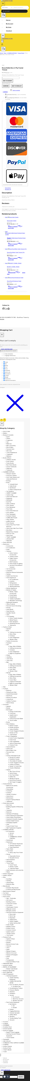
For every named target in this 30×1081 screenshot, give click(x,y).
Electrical (8, 812)
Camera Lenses (14, 556)
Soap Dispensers (14, 847)
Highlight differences (10, 355)
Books (8, 722)
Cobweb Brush (14, 484)
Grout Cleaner (10, 523)
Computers (9, 570)
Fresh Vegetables (14, 741)
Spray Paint (9, 535)
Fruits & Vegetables (11, 736)
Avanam (2, 319)
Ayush (8, 436)
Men (7, 662)
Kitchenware (9, 798)
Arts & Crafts (6, 431)
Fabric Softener (10, 503)
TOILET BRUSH (7, 1050)
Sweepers (12, 993)
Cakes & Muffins (14, 729)
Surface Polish (7, 1048)
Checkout (9, 30)
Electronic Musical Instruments (14, 572)
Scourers (5, 1021)
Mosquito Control (11, 910)
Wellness (8, 456)
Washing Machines (15, 586)
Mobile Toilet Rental (11, 968)
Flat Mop (8, 880)
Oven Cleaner (7, 894)
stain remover (7, 1041)
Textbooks (9, 470)
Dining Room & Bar (11, 692)
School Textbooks (11, 466)
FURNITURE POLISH (11, 517)
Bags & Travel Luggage (12, 1032)
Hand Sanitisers (10, 859)
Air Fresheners (10, 831)
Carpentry (9, 810)
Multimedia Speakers (12, 602)
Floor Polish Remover (12, 510)
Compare (5, 86)
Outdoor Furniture (11, 701)
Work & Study (10, 702)
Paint (7, 824)
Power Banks (13, 595)
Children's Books (11, 459)
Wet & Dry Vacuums (18, 998)
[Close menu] (0, 1055)
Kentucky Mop (10, 884)
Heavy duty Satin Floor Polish (14, 528)
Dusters (12, 1009)
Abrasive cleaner (11, 473)
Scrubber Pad (16, 986)
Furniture (5, 688)
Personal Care (10, 449)
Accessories (9, 546)
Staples (8, 769)
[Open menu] (3, 36)
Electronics (6, 544)
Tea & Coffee (13, 720)
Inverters (12, 581)
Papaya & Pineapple (12, 954)
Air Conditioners (10, 547)
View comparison (5, 1070)
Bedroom (8, 690)
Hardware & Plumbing (12, 813)
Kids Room (9, 695)
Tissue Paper (10, 863)
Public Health (10, 924)
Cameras (8, 551)
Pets (7, 754)
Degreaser (9, 498)
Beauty (8, 708)
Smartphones (13, 597)
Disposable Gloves (15, 856)
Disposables (9, 789)
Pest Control (6, 896)
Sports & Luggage (8, 1030)
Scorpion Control (11, 930)
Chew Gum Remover (12, 496)
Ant (14, 1005)
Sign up (8, 20)
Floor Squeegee (10, 514)
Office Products (10, 604)
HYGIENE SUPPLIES (8, 829)
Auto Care (9, 805)
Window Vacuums (17, 1000)
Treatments (9, 454)
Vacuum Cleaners (14, 584)
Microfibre (9, 530)
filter (4, 687)
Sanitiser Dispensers (15, 845)
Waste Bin (9, 540)
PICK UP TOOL (10, 533)
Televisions (13, 625)
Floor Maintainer (10, 507)
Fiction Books (10, 463)
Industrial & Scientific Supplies (14, 819)
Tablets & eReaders (15, 598)
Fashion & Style (7, 627)
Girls (7, 644)
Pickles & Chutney (15, 764)
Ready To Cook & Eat (15, 766)
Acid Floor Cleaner (11, 475)
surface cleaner (7, 1046)
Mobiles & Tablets (11, 590)
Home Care (9, 748)
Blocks (11, 835)
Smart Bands (9, 609)
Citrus (8, 947)
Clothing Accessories (15, 632)
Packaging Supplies (11, 822)
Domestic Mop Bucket (12, 887)
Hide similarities (9, 354)
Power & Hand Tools (12, 826)
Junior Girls (9, 660)
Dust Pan (8, 502)
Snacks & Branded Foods (13, 755)
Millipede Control (11, 909)
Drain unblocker (7, 542)
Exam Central (10, 461)
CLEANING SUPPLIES (8, 472)
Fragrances (9, 440)
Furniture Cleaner (11, 516)
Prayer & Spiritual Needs (13, 799)
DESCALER (9, 500)
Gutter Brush (13, 486)
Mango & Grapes (11, 951)
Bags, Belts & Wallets (15, 646)
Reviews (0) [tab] (8, 189)
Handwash (9, 861)
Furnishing (9, 790)
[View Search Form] (2, 41)
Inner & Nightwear (14, 637)
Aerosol (12, 833)
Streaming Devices (15, 623)
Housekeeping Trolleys (16, 988)
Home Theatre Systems (16, 618)
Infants (8, 655)
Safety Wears (13, 1014)
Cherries (8, 946)
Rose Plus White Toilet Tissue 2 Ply (16, 252)
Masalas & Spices (14, 778)
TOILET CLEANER (11, 537)
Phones (8, 607)
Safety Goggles (14, 921)
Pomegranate (10, 960)
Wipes (8, 872)
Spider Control (10, 932)
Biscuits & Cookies (15, 757)
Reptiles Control (10, 926)
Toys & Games (10, 1037)
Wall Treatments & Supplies (13, 828)
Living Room (9, 699)
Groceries (6, 704)
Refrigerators (13, 583)
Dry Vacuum (16, 997)
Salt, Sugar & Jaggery (16, 782)
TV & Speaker (10, 616)
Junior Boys (9, 658)
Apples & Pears (10, 939)
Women (8, 672)
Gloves (8, 854)
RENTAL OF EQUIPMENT (9, 967)
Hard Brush (13, 487)
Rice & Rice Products (15, 780)
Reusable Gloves (14, 857)
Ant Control (9, 900)
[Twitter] (5, 309)
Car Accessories (10, 568)
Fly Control (9, 905)
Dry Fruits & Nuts (14, 775)
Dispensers (9, 842)
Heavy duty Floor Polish (16, 852)
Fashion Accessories (12, 641)
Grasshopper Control (12, 907)
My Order (8, 27)
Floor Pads (9, 509)
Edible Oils (12, 776)
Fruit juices (13, 713)
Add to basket (7, 80)
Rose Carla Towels (11, 220)
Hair (7, 442)
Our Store (6, 893)
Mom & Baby (9, 447)
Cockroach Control (11, 903)
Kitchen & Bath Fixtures (12, 820)
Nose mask (13, 914)
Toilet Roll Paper (14, 868)
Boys (7, 630)
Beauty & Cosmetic (8, 435)
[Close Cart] (2, 335)
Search (21, 1077)
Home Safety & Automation (13, 817)
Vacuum (12, 995)
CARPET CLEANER (11, 493)
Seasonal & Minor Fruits (12, 961)
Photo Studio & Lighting (16, 563)
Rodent (15, 1007)
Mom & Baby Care (11, 750)
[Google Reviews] (9, 309)
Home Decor (9, 796)
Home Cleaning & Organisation (14, 815)
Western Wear (13, 639)
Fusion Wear (13, 680)
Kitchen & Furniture (11, 697)
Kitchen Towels (14, 866)
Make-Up (9, 443)
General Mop (10, 882)
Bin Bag (8, 480)
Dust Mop (9, 879)
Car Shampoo (10, 491)
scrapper (5, 1023)
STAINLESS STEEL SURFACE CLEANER (13, 1042)
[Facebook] (3, 309)
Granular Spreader (15, 1013)
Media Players (13, 620)
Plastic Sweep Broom (15, 489)
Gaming (8, 574)
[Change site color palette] (6, 1077)
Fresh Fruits (13, 739)
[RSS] (7, 309)
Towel (5, 1051)
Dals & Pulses (13, 773)
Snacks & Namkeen (15, 768)
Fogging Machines (15, 1011)
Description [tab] (8, 187)
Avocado (8, 940)
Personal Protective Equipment (14, 912)
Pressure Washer (14, 990)
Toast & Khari (13, 734)
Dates (8, 949)
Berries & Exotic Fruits (12, 944)
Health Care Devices (12, 576)
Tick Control (9, 935)
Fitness (8, 438)
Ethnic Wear (13, 634)
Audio (8, 549)
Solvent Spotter (7, 1028)
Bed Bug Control (11, 902)
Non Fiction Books (11, 465)
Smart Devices (10, 611)
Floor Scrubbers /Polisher (17, 984)
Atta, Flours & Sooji (15, 771)
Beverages (9, 709)
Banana (8, 942)
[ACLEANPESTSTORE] (7, 0)
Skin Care (9, 450)
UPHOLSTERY (10, 539)
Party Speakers (14, 621)
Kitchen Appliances (11, 588)
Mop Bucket (6, 886)
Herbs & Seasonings (15, 743)
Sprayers (12, 1016)
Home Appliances (11, 577)
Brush (8, 482)
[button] (15, 226)
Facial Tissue (13, 865)
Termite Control (10, 933)
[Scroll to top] (1, 420)
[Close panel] (2, 424)
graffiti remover (10, 521)
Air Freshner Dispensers (16, 843)
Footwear (12, 635)
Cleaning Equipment (11, 975)
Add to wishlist (17, 86)
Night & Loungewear (15, 653)
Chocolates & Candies (16, 761)
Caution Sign (9, 495)
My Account (9, 23)
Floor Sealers (10, 512)
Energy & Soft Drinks (15, 711)
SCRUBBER (6, 1025)
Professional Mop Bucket (13, 889)
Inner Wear (13, 669)
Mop (4, 877)
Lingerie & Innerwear (15, 681)
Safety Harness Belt (15, 923)
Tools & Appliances (11, 452)
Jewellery (9, 657)
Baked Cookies (14, 725)
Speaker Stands (10, 613)
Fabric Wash (9, 849)
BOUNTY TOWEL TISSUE (13, 266)
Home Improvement (8, 803)
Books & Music (7, 458)
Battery (5, 433)
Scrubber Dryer (7, 1027)
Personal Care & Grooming (13, 605)
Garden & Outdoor (11, 794)
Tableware (9, 801)
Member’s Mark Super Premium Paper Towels (16, 238)
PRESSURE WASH (8, 963)
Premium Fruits (14, 745)
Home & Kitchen (10, 747)
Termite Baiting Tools (15, 1018)
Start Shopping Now (6, 349)
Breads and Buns (14, 727)
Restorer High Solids (8, 970)
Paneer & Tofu (14, 732)
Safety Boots (13, 919)
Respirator (12, 917)
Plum (7, 958)
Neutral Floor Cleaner (12, 532)
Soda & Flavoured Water (16, 718)
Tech (7, 614)
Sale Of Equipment (8, 974)
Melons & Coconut (11, 953)
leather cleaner (7, 875)
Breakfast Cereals (14, 759)
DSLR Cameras (14, 561)
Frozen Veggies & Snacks (17, 731)
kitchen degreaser (8, 873)
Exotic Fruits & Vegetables (17, 738)
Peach (8, 956)
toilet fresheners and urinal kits (14, 870)
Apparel (8, 628)
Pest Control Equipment (12, 1002)
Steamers (12, 991)
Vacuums (12, 1020)
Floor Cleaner (10, 505)
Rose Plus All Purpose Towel (14, 281)
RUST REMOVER (7, 972)
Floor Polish (9, 850)
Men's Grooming (10, 445)
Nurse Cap (12, 916)
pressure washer (7, 965)
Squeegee (6, 1039)
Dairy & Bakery (10, 724)
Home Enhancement (11, 694)
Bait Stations (13, 1004)
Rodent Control (10, 928)
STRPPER (5, 1044)
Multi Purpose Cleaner (9, 891)
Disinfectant (9, 840)
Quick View (11, 228)
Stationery (9, 468)
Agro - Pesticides (11, 898)
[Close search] (2, 1073)
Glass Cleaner (10, 519)
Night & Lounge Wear (15, 683)
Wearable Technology (16, 600)
